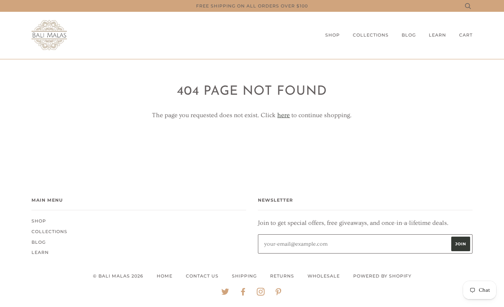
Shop (332, 35)
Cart (465, 35)
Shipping (244, 276)
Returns (282, 276)
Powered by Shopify (382, 276)
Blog (409, 35)
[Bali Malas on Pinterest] (278, 293)
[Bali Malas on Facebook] (243, 293)
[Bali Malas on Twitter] (225, 293)
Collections (371, 35)
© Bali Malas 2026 (118, 276)
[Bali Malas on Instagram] (261, 293)
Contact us (202, 276)
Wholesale (324, 276)
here (283, 115)
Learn (437, 35)
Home (164, 276)
